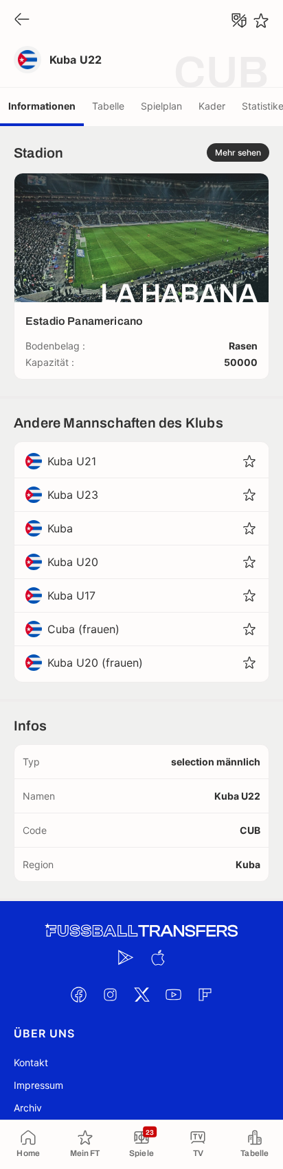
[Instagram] (110, 994)
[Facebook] (78, 994)
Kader (212, 106)
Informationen (42, 106)
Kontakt (31, 1062)
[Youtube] (173, 994)
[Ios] (157, 957)
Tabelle (108, 106)
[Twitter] (141, 994)
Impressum (38, 1085)
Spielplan (161, 106)
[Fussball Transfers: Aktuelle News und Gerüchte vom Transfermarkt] (141, 931)
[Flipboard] (204, 994)
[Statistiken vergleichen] (239, 20)
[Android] (125, 957)
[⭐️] (261, 20)
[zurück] (22, 20)
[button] (249, 461)
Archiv (28, 1107)
